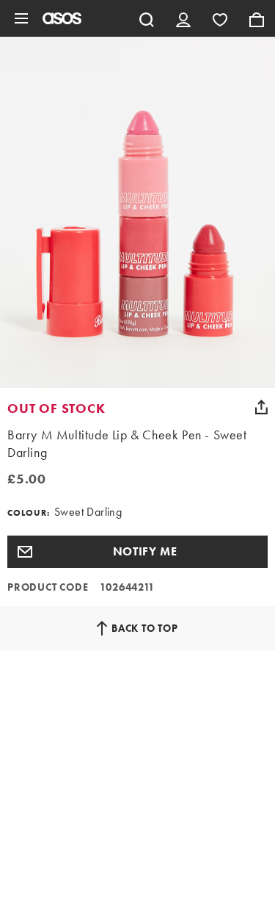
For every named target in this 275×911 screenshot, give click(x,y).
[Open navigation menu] (21, 18)
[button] (137, 552)
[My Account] (183, 18)
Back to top (144, 628)
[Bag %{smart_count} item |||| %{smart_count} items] (256, 18)
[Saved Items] (220, 18)
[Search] (146, 18)
